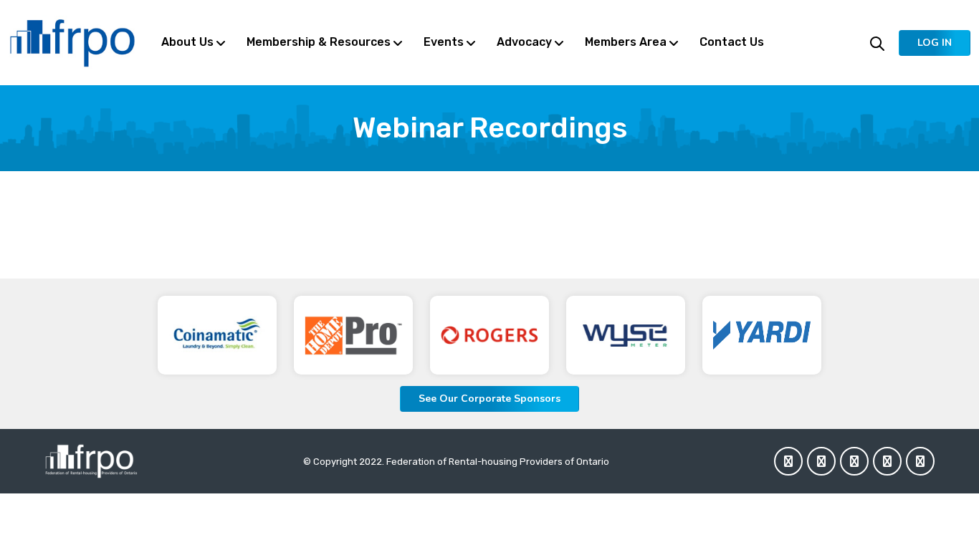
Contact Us (731, 42)
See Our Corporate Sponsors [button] (489, 398)
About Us (187, 42)
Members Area (626, 42)
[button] (934, 43)
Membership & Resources (319, 42)
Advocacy (524, 42)
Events (444, 42)
